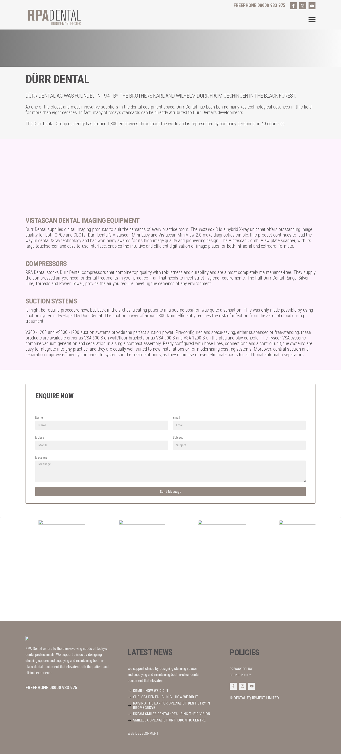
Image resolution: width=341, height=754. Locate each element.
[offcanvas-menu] (312, 19)
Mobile (39, 437)
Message (41, 457)
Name (39, 417)
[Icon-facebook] (293, 5)
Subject (178, 437)
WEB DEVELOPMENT (143, 733)
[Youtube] (312, 5)
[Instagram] (302, 5)
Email (176, 417)
